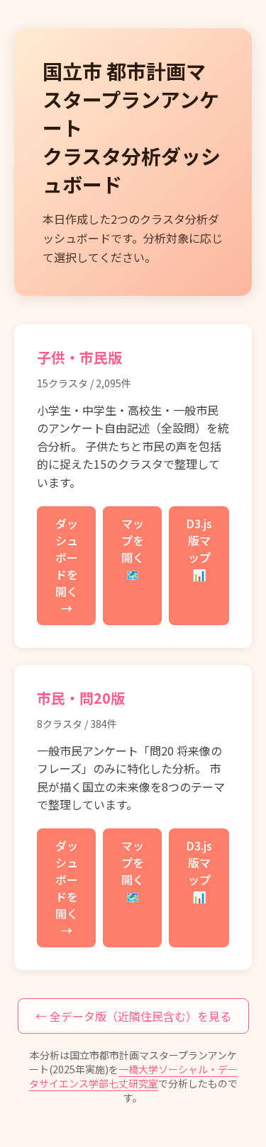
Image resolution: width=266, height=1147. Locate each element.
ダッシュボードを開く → (66, 566)
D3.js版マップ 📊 (199, 549)
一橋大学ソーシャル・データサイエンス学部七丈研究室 (133, 1076)
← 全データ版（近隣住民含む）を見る (133, 1016)
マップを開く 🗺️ (132, 549)
